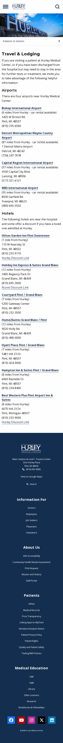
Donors (31, 507)
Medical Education (31, 668)
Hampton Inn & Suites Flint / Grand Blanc (30, 370)
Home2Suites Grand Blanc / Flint (24, 320)
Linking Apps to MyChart (32, 622)
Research (31, 701)
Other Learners (31, 695)
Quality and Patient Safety (31, 647)
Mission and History (31, 574)
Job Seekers (31, 520)
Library (31, 688)
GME (31, 682)
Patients (31, 595)
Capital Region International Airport (27, 163)
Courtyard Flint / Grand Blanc (22, 295)
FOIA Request (31, 568)
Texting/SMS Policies (31, 653)
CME (31, 676)
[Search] (57, 6)
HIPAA (32, 603)
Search (33, 484)
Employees (31, 514)
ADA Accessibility (31, 555)
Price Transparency (31, 616)
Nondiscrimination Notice (31, 628)
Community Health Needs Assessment (31, 562)
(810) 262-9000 (33, 469)
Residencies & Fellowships (31, 707)
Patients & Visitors (13, 41)
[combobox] (58, 6)
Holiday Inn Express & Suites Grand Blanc (30, 265)
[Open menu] (5, 6)
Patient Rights (31, 640)
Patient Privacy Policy (31, 634)
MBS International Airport (20, 188)
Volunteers (31, 532)
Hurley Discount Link (15, 258)
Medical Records (31, 610)
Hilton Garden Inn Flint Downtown (26, 235)
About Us (31, 547)
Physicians (31, 526)
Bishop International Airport (21, 108)
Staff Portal (31, 580)
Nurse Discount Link (15, 287)
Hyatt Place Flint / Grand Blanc (23, 345)
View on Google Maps (31, 476)
